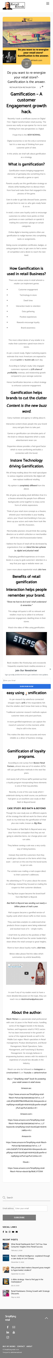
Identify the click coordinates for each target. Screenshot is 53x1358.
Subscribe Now (26, 686)
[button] (26, 670)
